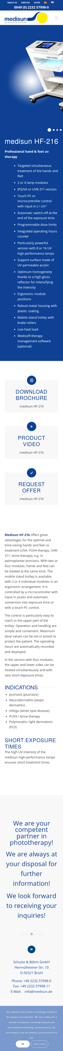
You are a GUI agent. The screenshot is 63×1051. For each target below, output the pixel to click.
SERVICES (25, 2)
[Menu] (56, 17)
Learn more (39, 1043)
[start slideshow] (50, 130)
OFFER (37, 2)
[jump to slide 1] (53, 130)
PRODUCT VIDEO (31, 441)
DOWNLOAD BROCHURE (31, 395)
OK (22, 1043)
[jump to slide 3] (60, 130)
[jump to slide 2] (57, 130)
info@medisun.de (38, 991)
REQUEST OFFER (31, 487)
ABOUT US (12, 2)
